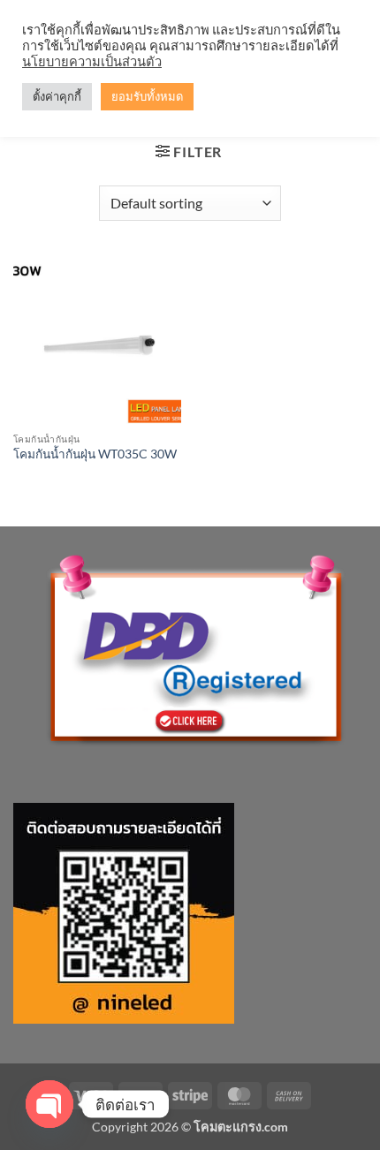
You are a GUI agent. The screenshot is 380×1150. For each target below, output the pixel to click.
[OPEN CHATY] (49, 1104)
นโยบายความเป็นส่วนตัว (92, 61)
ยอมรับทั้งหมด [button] (147, 96)
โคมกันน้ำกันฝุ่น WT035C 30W (95, 454)
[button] (189, 151)
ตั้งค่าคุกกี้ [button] (57, 96)
